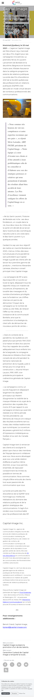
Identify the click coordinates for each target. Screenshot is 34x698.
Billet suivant (7, 650)
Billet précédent (8, 643)
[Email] (26, 664)
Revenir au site (9, 660)
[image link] (17, 2)
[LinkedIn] (19, 664)
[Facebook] (5, 664)
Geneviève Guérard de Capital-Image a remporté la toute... (16, 653)
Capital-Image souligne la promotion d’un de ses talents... (16, 646)
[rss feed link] (6, 670)
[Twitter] (12, 664)
